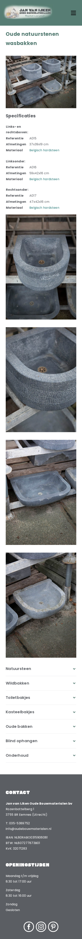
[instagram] (41, 927)
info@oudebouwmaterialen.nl (28, 829)
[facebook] (29, 927)
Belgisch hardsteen (44, 150)
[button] (41, 668)
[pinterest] (53, 927)
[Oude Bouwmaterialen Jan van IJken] (28, 5)
